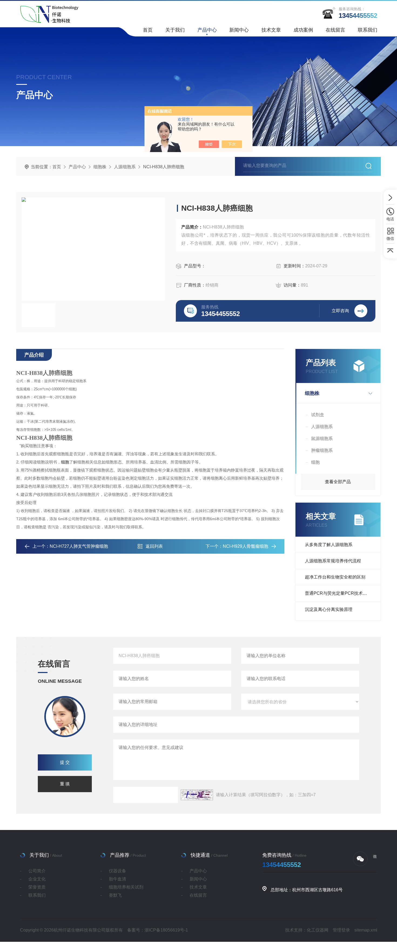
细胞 (315, 462)
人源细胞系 (125, 166)
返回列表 (154, 546)
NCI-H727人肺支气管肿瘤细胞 (79, 546)
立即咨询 (340, 310)
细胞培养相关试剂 (126, 887)
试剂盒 (317, 414)
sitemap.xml (365, 930)
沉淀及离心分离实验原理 (328, 609)
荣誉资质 (37, 887)
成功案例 (303, 30)
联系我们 (367, 30)
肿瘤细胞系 (322, 450)
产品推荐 (119, 855)
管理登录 (341, 930)
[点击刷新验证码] (197, 794)
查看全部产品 (338, 481)
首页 (148, 30)
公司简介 (37, 871)
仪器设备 (117, 871)
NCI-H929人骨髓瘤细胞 (245, 546)
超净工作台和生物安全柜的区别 (335, 577)
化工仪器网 (317, 930)
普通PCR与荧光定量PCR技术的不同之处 (343, 593)
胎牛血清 (117, 879)
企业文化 (37, 879)
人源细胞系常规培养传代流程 (333, 561)
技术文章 (271, 30)
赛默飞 (115, 895)
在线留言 (335, 30)
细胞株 (99, 166)
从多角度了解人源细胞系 (328, 544)
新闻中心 (239, 30)
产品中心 (207, 30)
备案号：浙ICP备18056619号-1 (157, 930)
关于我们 (175, 30)
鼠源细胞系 (322, 438)
